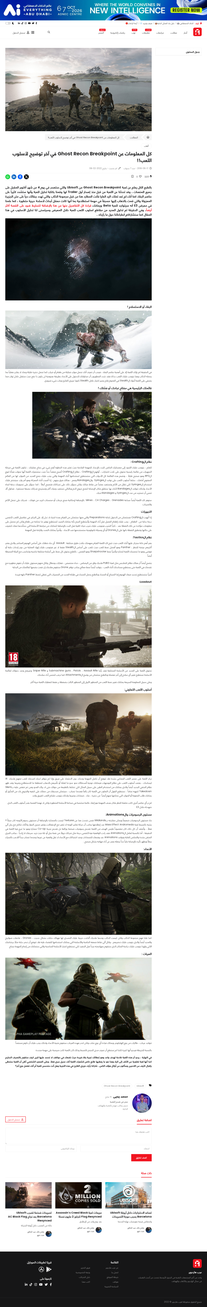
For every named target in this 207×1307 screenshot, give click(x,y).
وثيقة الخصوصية (83, 1272)
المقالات (134, 137)
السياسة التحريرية (111, 1286)
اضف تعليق (141, 1157)
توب (133, 32)
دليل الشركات (84, 1277)
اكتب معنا (86, 1281)
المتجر (101, 32)
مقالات (173, 32)
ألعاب (146, 145)
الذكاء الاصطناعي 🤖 (185, 23)
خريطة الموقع (112, 1277)
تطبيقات (146, 32)
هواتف (115, 1281)
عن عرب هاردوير (112, 1267)
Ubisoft (140, 1085)
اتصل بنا (114, 1272)
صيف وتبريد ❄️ (146, 23)
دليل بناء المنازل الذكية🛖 (164, 23)
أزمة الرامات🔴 (131, 23)
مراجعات (160, 32)
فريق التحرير (85, 1267)
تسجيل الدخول (19, 32)
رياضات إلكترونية (117, 32)
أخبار (185, 32)
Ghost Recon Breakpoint (117, 1085)
